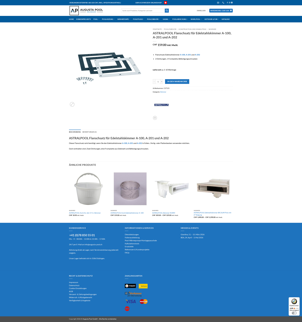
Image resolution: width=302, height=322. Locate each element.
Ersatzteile (129, 246)
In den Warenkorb (177, 81)
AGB (71, 291)
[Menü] (298, 298)
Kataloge (226, 19)
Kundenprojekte (83, 19)
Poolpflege (138, 19)
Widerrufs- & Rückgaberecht (80, 297)
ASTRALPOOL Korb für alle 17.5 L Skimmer (85, 213)
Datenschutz (74, 285)
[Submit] (167, 11)
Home (71, 19)
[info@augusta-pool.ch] (218, 2)
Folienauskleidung (132, 237)
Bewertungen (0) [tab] (89, 132)
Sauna (165, 19)
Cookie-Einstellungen (78, 288)
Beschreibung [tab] (75, 132)
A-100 (182, 54)
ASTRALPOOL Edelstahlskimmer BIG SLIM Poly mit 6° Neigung (212, 214)
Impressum (73, 282)
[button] (201, 10)
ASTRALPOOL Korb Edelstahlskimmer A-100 (127, 213)
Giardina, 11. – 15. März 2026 (192, 234)
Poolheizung (107, 19)
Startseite (157, 29)
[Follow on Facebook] (227, 3)
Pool (95, 19)
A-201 (188, 54)
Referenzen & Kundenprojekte (137, 249)
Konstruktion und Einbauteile (192, 29)
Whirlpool (195, 19)
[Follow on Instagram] (229, 3)
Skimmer (212, 29)
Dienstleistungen (132, 234)
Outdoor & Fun (210, 19)
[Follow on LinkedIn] (232, 3)
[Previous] (69, 195)
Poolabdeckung (179, 19)
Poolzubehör (153, 19)
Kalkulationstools (132, 243)
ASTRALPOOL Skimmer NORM (163, 213)
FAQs (127, 252)
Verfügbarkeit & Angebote (79, 300)
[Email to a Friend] (155, 118)
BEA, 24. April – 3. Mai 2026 (192, 237)
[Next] (233, 195)
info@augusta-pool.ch (93, 244)
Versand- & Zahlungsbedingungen (83, 294)
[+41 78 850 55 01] (223, 2)
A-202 (197, 54)
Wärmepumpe (123, 19)
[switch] (294, 313)
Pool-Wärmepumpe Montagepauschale (141, 240)
